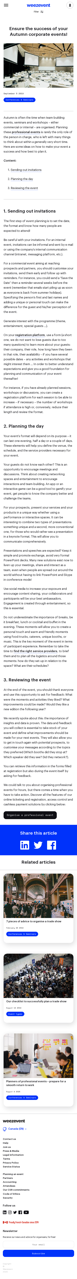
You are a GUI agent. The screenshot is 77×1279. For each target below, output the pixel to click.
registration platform (30, 335)
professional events (26, 132)
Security (8, 1198)
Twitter (38, 845)
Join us (7, 1147)
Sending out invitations (26, 170)
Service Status (11, 1166)
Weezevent (38, 5)
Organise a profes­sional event (30, 815)
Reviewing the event (24, 188)
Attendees (9, 1186)
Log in (69, 5)
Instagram (10, 1212)
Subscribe (38, 1253)
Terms (6, 1159)
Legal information (13, 1155)
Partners (8, 1178)
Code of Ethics (11, 1194)
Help (5, 1143)
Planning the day (22, 179)
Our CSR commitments (16, 1190)
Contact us (9, 1139)
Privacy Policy (11, 1163)
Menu (6, 5)
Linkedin (24, 845)
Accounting (9, 1182)
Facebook (51, 845)
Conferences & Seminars (19, 99)
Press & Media (11, 1151)
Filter (36, 12)
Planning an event (13, 1174)
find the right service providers (35, 651)
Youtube (26, 1212)
